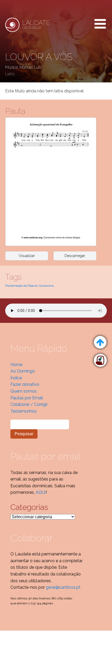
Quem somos (23, 391)
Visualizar (27, 256)
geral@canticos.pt (63, 587)
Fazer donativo (24, 384)
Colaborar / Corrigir (29, 404)
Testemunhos (23, 411)
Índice (16, 377)
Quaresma (46, 285)
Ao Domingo (22, 371)
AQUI (41, 492)
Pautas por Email (26, 397)
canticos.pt (36, 24)
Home (16, 364)
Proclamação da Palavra (21, 285)
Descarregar (75, 256)
